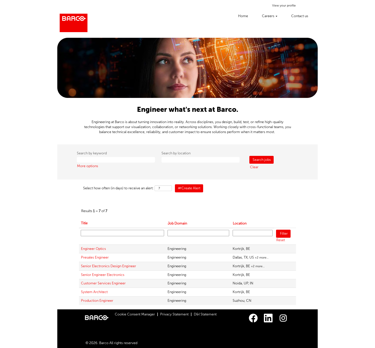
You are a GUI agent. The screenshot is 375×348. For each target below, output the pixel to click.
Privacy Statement (174, 314)
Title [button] (84, 223)
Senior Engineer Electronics (102, 275)
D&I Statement (205, 314)
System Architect (94, 292)
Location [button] (240, 223)
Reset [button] (280, 240)
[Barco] (73, 22)
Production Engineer (97, 301)
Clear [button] (254, 167)
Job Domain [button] (177, 223)
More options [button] (87, 166)
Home (243, 16)
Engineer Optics (93, 249)
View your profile (284, 5)
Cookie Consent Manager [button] (135, 314)
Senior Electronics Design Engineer (108, 266)
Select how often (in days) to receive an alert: (118, 188)
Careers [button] (268, 16)
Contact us (299, 16)
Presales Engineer (95, 257)
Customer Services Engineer (103, 283)
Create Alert (190, 188)
